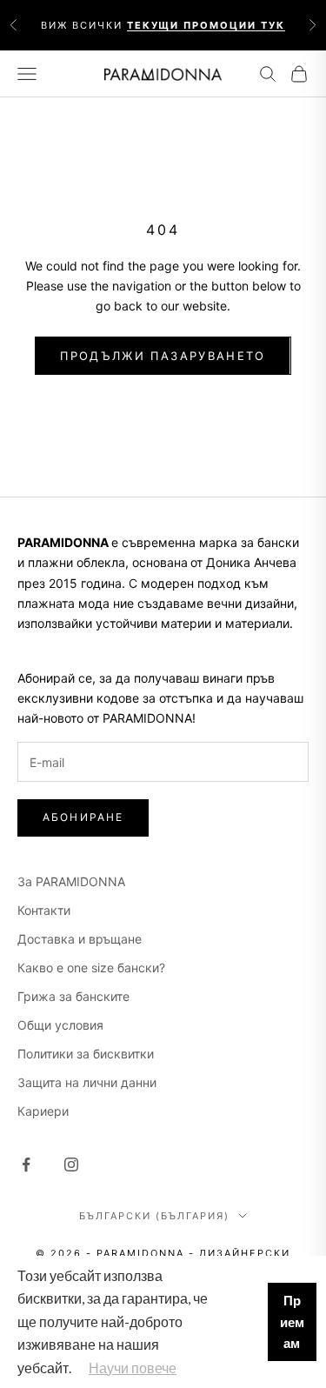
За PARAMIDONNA (71, 881)
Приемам (292, 1321)
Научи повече (132, 1367)
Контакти (43, 910)
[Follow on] (26, 1164)
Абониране (83, 817)
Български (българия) (154, 1216)
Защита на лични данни (86, 1082)
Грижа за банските (73, 996)
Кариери (43, 1111)
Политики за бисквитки (85, 1053)
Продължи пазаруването (162, 356)
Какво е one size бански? (91, 967)
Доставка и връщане (79, 938)
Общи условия (60, 1025)
